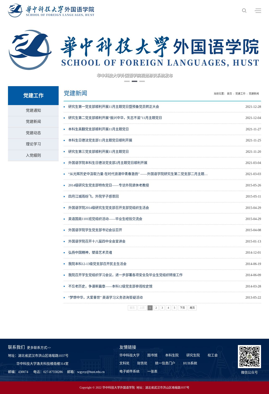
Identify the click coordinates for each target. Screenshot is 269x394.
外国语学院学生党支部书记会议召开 (95, 230)
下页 (182, 307)
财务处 (142, 363)
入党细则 (33, 155)
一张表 (152, 371)
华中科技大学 (129, 355)
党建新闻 (33, 122)
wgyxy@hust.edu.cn (91, 372)
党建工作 (240, 93)
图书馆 (152, 355)
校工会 (213, 355)
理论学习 (33, 144)
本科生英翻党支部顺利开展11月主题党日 (98, 129)
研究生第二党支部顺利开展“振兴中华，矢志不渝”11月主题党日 (115, 118)
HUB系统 (190, 363)
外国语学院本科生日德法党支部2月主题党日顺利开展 (107, 163)
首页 (229, 93)
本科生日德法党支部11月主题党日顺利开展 (100, 140)
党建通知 (33, 110)
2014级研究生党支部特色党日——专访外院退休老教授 (108, 185)
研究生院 (193, 355)
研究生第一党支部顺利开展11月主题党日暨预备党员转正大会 (113, 106)
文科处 (124, 363)
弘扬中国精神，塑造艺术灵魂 (90, 252)
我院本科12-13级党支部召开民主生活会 (97, 264)
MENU (258, 10)
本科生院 (172, 355)
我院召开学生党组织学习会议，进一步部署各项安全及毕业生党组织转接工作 (125, 275)
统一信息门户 (165, 363)
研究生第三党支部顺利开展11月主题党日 (98, 151)
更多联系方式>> (39, 347)
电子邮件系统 (129, 371)
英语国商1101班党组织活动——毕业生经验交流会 (105, 219)
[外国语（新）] (51, 10)
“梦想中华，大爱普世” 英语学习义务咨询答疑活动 (105, 297)
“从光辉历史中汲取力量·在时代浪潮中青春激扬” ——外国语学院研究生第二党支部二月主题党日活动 (138, 174)
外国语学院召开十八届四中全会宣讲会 (96, 241)
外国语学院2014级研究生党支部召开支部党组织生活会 (108, 208)
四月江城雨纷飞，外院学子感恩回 (93, 196)
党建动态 (33, 133)
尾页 (192, 307)
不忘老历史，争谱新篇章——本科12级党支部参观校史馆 (110, 286)
